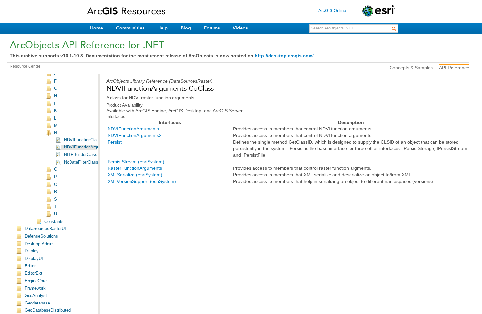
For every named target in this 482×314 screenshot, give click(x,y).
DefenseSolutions (41, 236)
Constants (54, 221)
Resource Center (25, 66)
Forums (212, 28)
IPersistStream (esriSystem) (135, 161)
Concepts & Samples (411, 67)
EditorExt (33, 273)
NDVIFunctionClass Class (88, 140)
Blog (186, 28)
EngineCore (36, 281)
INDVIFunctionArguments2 (134, 135)
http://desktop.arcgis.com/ (284, 55)
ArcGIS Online (332, 10)
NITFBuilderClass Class (87, 154)
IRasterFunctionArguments (134, 168)
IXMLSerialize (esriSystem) (134, 174)
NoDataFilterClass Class (87, 162)
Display (32, 251)
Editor (30, 266)
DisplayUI (34, 258)
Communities (130, 28)
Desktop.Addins (40, 244)
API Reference (454, 67)
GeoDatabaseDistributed (48, 310)
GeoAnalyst (36, 295)
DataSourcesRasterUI (45, 228)
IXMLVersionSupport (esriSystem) (141, 181)
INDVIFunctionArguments (132, 128)
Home (96, 28)
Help (162, 28)
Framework (35, 288)
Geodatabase (37, 303)
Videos (240, 28)
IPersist (114, 142)
